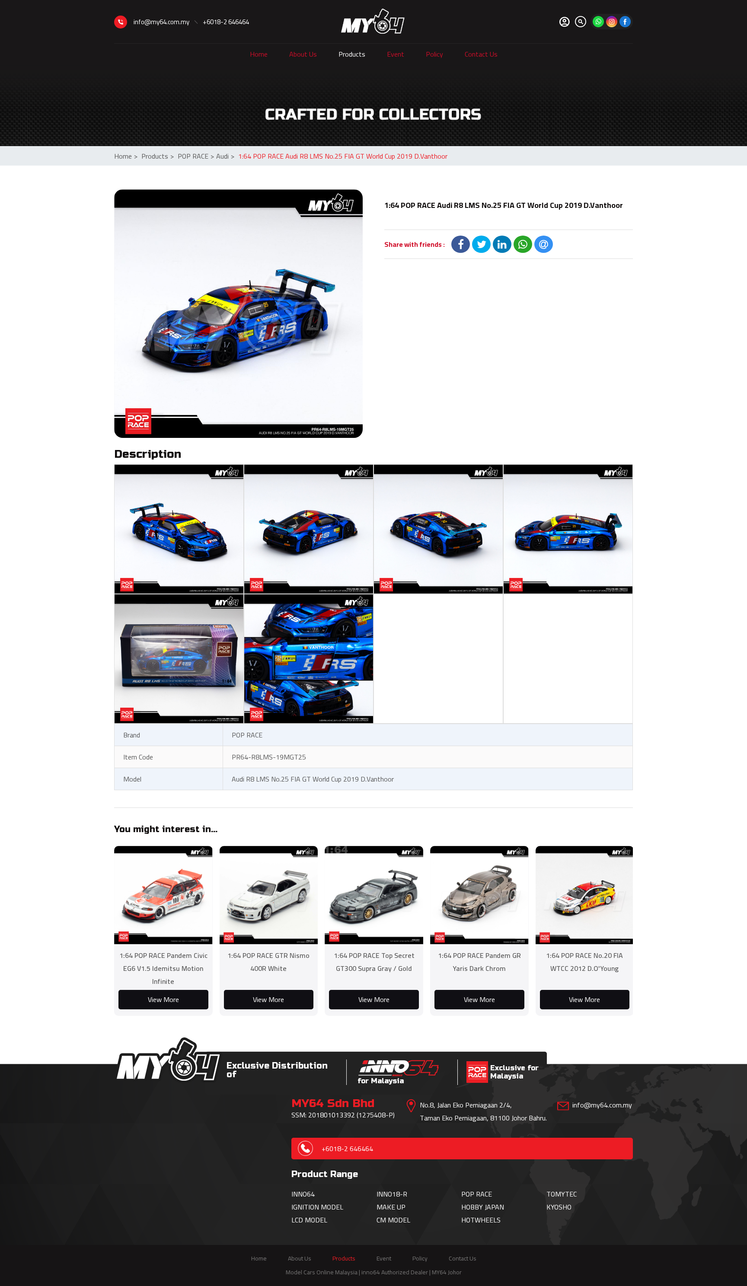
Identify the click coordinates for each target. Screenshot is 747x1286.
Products (351, 54)
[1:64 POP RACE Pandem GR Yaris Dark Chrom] (479, 895)
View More (163, 999)
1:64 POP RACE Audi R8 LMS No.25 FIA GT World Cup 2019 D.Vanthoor (342, 156)
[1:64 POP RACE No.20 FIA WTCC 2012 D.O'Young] (585, 895)
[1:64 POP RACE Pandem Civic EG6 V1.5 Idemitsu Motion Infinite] (163, 895)
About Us (303, 54)
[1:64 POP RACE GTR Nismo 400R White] (269, 895)
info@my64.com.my (161, 22)
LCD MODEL (309, 1219)
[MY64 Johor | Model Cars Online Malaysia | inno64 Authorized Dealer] (373, 22)
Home (259, 54)
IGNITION (306, 1206)
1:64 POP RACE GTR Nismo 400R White (268, 962)
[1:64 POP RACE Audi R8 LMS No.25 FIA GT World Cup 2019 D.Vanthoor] (238, 313)
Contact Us (481, 54)
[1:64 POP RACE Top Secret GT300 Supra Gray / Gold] (374, 895)
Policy (434, 54)
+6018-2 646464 (226, 22)
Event (395, 54)
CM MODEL (393, 1219)
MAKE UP (391, 1206)
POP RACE (196, 156)
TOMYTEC (561, 1193)
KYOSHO (558, 1206)
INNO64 (303, 1193)
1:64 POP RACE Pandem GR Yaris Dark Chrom (479, 962)
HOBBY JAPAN (482, 1206)
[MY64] (625, 21)
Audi (225, 156)
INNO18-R (392, 1193)
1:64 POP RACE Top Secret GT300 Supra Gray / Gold (374, 962)
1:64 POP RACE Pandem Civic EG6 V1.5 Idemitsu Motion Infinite (163, 968)
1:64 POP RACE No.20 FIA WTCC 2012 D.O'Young (584, 962)
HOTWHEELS (481, 1219)
